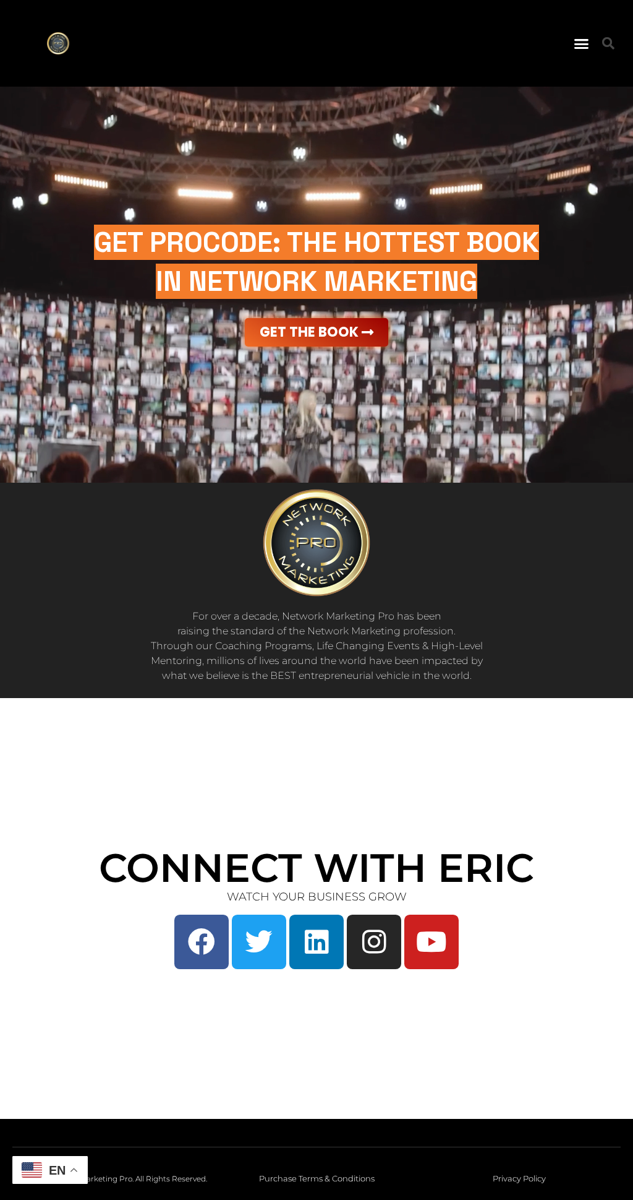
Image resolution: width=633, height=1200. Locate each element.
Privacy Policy (519, 1178)
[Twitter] (259, 942)
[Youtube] (431, 942)
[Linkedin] (316, 942)
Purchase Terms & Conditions (317, 1178)
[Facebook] (201, 942)
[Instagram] (374, 942)
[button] (581, 43)
